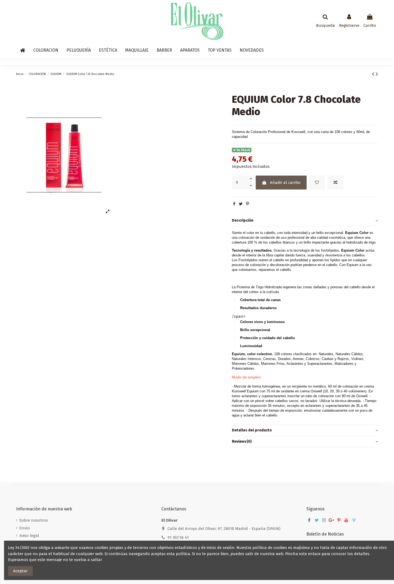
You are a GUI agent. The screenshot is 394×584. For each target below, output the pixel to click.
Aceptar (20, 570)
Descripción (242, 220)
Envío (24, 528)
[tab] (305, 220)
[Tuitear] (241, 204)
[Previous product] (374, 74)
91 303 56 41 (178, 537)
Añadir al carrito (285, 182)
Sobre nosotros (33, 520)
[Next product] (377, 74)
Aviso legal (29, 535)
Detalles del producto (252, 430)
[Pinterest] (247, 204)
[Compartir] (234, 204)
